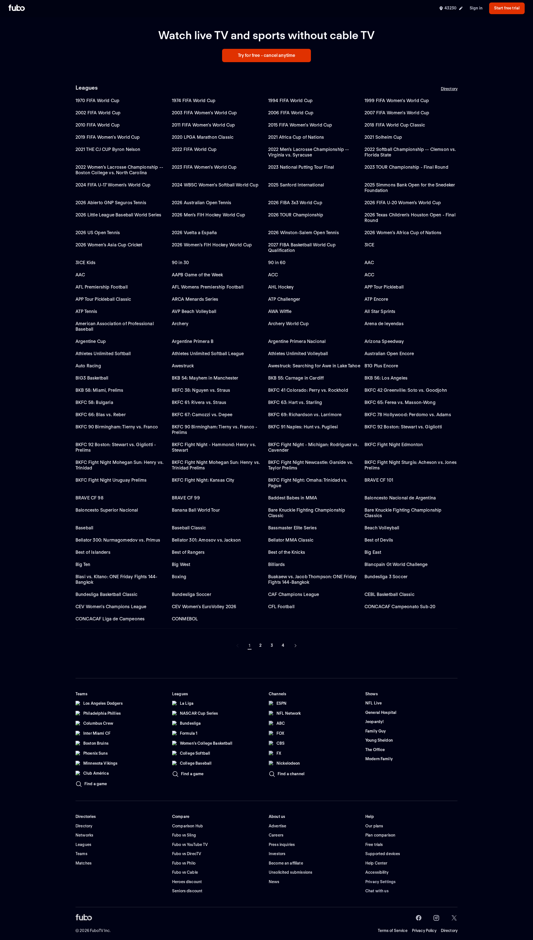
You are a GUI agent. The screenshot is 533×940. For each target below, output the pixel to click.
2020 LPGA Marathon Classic (202, 137)
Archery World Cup (288, 323)
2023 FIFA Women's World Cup (204, 167)
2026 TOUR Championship (295, 215)
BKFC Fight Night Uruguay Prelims (111, 480)
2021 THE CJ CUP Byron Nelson (108, 149)
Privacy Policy (424, 930)
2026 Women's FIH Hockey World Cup (212, 244)
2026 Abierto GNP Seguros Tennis (111, 202)
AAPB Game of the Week (197, 274)
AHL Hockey (281, 287)
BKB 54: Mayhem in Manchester (205, 378)
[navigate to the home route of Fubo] (16, 8)
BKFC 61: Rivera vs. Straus (199, 402)
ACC (273, 274)
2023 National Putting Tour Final (301, 167)
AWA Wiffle (280, 311)
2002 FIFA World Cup (98, 112)
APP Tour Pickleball (384, 287)
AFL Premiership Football (102, 287)
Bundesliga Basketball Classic (107, 594)
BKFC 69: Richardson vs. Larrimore (304, 414)
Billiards (276, 564)
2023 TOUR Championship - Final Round (406, 167)
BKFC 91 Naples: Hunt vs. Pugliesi (303, 426)
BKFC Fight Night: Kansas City (203, 480)
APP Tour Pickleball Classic (103, 299)
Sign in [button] (476, 8)
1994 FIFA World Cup (290, 100)
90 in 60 (276, 262)
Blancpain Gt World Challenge (396, 564)
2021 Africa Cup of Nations (296, 137)
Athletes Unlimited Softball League (208, 353)
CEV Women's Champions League (111, 606)
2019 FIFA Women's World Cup (108, 137)
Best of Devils (378, 540)
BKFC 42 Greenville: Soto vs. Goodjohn (405, 390)
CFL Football (281, 606)
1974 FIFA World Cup (193, 100)
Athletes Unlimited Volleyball (298, 353)
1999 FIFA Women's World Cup (396, 100)
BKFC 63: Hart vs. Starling (295, 402)
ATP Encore (376, 299)
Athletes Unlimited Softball (103, 353)
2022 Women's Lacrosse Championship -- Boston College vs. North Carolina (119, 170)
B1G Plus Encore (381, 365)
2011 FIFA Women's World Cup (203, 125)
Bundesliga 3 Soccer (386, 576)
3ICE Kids (85, 262)
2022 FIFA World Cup (194, 149)
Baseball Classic (189, 527)
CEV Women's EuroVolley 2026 (204, 606)
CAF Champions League (293, 594)
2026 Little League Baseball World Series (118, 215)
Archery (180, 323)
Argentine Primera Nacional (297, 341)
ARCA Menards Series (195, 299)
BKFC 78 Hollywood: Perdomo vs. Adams (407, 414)
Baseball (84, 527)
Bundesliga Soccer (191, 594)
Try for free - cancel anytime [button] (266, 55)
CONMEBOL (185, 618)
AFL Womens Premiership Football (207, 287)
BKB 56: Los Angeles (386, 378)
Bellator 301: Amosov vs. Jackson (206, 540)
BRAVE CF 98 (90, 498)
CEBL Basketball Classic (389, 594)
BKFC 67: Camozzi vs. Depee (202, 414)
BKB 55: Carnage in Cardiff (296, 378)
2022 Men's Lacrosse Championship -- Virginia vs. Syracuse (308, 152)
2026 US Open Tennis (98, 232)
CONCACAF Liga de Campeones (110, 618)
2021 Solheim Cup (383, 137)
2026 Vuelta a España (194, 232)
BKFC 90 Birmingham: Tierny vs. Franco (117, 426)
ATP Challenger (284, 299)
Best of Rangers (188, 552)
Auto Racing (88, 365)
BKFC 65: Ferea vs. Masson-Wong (400, 402)
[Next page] (295, 645)
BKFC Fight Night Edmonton (393, 444)
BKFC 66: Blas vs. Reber (101, 414)
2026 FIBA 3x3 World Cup (295, 202)
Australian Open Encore (389, 353)
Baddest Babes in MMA (292, 498)
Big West (181, 564)
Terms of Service (393, 930)
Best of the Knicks (286, 552)
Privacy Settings (380, 882)
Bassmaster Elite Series (292, 527)
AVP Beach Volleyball (194, 311)
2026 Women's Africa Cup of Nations (402, 232)
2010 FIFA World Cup (98, 125)
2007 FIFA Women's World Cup (396, 112)
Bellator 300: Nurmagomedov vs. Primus (118, 540)
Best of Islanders (93, 552)
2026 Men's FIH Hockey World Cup (208, 215)
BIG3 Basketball (92, 378)
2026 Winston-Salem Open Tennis (303, 232)
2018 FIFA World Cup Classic (394, 125)
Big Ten (83, 564)
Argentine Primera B (192, 341)
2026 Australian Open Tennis (201, 202)
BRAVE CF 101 (378, 480)
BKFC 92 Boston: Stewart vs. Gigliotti (403, 426)
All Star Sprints (380, 311)
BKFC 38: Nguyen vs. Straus (201, 390)
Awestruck (183, 365)
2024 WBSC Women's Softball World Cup (215, 185)
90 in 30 (180, 262)
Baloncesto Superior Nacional (107, 510)
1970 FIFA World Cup (97, 100)
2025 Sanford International (296, 185)
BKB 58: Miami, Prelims (100, 390)
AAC (369, 262)
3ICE (369, 244)
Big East (372, 552)
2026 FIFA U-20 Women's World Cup (402, 202)
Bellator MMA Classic (290, 540)
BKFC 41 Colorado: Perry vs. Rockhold (308, 390)
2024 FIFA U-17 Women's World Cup (113, 185)
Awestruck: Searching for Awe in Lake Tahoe (314, 365)
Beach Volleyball (381, 527)
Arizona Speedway (384, 341)
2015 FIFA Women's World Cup (300, 125)
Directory (449, 89)
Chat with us (377, 891)
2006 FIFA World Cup (290, 112)
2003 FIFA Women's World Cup (204, 112)
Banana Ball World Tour (196, 510)
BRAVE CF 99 (186, 498)
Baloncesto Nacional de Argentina (400, 498)
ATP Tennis (86, 311)
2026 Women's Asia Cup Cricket (109, 244)
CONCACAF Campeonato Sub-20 (399, 606)
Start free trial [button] (507, 8)
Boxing (179, 576)
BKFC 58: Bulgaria (94, 402)
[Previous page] (237, 645)
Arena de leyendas (384, 323)
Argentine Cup (91, 341)
